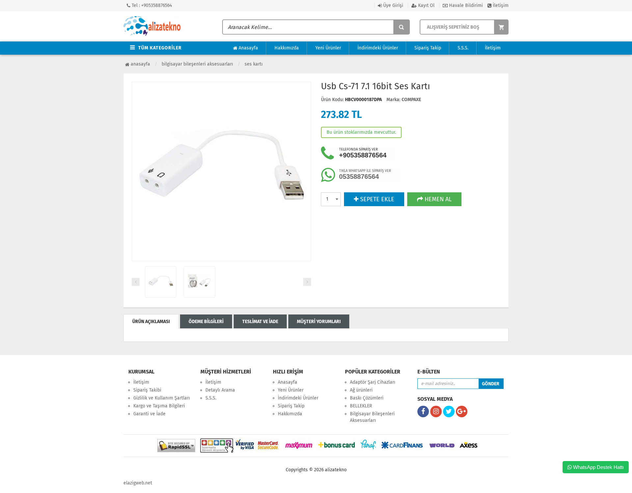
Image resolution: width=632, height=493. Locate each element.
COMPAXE (411, 99)
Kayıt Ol (425, 5)
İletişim (500, 5)
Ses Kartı (254, 64)
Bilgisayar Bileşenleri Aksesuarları (197, 64)
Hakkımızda (287, 48)
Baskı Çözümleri (366, 398)
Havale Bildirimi (465, 5)
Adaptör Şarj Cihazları (372, 382)
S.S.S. (463, 48)
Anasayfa (247, 48)
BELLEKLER (361, 406)
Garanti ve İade (149, 414)
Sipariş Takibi (147, 390)
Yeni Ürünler (328, 48)
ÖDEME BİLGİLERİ (206, 321)
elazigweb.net (137, 483)
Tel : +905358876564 (151, 5)
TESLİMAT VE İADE (260, 321)
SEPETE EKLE (376, 199)
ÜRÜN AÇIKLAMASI (151, 321)
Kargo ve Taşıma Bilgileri (159, 406)
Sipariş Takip (427, 48)
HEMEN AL (437, 199)
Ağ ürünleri (361, 390)
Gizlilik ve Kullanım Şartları (161, 398)
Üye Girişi (392, 5)
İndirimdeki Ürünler (377, 48)
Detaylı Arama (220, 390)
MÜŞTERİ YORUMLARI (319, 321)
